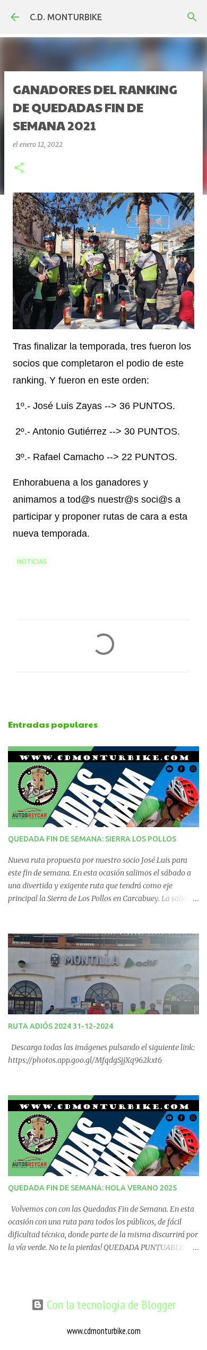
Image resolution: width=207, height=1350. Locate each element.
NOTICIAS (32, 561)
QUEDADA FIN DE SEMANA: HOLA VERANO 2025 (92, 1188)
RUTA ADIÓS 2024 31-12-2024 (60, 1026)
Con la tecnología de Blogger (110, 1304)
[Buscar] (192, 17)
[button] (19, 168)
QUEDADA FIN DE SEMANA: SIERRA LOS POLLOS (92, 839)
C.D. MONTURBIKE (66, 17)
